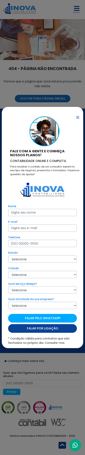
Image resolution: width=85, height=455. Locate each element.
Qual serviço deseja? (22, 284)
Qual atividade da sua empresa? (31, 299)
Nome (12, 206)
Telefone (14, 237)
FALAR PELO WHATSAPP (42, 318)
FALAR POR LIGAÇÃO (42, 328)
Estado (13, 253)
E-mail (12, 222)
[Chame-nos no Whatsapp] (75, 445)
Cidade (13, 268)
